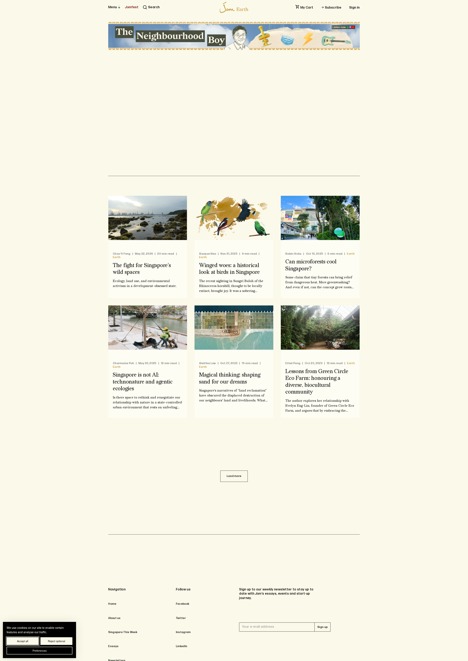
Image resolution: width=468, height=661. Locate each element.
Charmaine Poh (123, 363)
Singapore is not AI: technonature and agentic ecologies (143, 382)
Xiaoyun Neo (207, 253)
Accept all (22, 641)
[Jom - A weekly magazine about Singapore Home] (234, 7)
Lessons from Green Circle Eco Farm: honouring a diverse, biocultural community (317, 381)
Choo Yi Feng (122, 253)
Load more (234, 476)
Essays (113, 646)
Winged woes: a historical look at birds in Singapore (229, 269)
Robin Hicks (294, 253)
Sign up (322, 627)
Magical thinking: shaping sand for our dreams (229, 378)
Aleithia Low (207, 363)
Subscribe (333, 8)
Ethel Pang (293, 363)
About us (114, 618)
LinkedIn (181, 646)
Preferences (40, 650)
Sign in (354, 8)
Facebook (182, 603)
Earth (117, 257)
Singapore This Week (122, 632)
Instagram (183, 632)
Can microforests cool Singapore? (311, 265)
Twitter (181, 618)
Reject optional (56, 641)
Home (112, 603)
